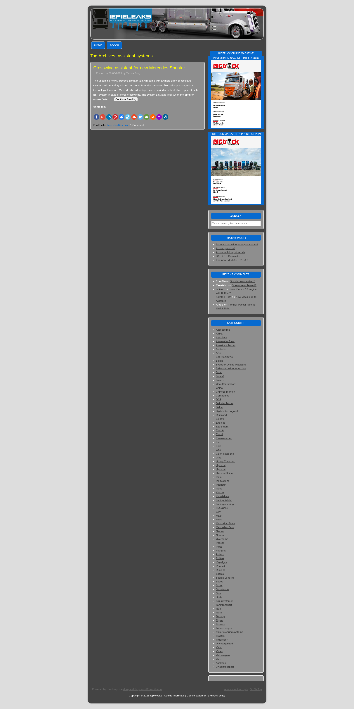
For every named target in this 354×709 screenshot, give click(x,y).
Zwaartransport (225, 666)
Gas (218, 449)
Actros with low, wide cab (230, 252)
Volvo (219, 659)
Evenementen (224, 438)
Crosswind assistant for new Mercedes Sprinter (139, 67)
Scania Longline (225, 577)
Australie (221, 349)
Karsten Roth (223, 296)
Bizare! (220, 376)
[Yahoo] (159, 117)
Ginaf (219, 457)
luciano (220, 289)
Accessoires (223, 329)
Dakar (219, 407)
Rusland (220, 569)
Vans (127, 125)
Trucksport (222, 639)
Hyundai (220, 465)
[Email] (146, 117)
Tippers (220, 624)
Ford (218, 445)
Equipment (222, 426)
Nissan (220, 535)
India (219, 476)
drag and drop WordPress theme (142, 689)
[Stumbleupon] (134, 117)
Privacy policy (217, 695)
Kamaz (220, 492)
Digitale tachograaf (227, 411)
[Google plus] (102, 117)
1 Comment (137, 125)
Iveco (219, 488)
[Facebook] (96, 117)
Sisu (218, 593)
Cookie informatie (174, 695)
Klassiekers (222, 496)
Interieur (221, 484)
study (219, 597)
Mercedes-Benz (115, 125)
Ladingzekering (225, 504)
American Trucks (225, 345)
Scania (220, 573)
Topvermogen (224, 628)
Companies (222, 395)
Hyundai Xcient (224, 473)
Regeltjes (221, 562)
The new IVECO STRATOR (232, 259)
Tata (218, 608)
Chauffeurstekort (225, 383)
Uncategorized (224, 643)
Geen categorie (225, 453)
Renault (220, 566)
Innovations (222, 480)
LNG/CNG (222, 507)
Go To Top (256, 689)
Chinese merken (225, 391)
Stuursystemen (224, 600)
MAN (219, 519)
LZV (218, 511)
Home (98, 45)
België (219, 360)
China (219, 387)
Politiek (220, 558)
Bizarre (220, 380)
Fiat (218, 442)
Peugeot (221, 550)
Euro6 (219, 434)
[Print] (153, 117)
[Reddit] (121, 117)
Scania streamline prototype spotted (237, 244)
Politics (220, 554)
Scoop (114, 45)
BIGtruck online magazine (231, 368)
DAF (218, 399)
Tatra (219, 612)
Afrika (219, 333)
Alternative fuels (225, 341)
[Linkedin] (109, 117)
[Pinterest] (115, 117)
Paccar (220, 542)
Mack (219, 515)
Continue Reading (125, 99)
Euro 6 (220, 430)
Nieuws (220, 531)
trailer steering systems (229, 631)
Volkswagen (223, 655)
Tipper (219, 620)
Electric (220, 418)
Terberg (220, 616)
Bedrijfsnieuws (224, 356)
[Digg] (165, 117)
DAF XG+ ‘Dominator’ (228, 256)
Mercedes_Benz (225, 523)
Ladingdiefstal (224, 500)
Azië (218, 352)
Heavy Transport (225, 461)
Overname (222, 538)
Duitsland (221, 414)
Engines (220, 422)
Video (219, 651)
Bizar (219, 372)
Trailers (220, 635)
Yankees (221, 662)
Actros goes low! (225, 248)
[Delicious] (128, 117)
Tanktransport (224, 604)
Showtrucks (222, 589)
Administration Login (236, 689)
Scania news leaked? (242, 281)
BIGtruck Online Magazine (231, 364)
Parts (219, 546)
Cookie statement (197, 695)
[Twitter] (140, 117)
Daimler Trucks (224, 403)
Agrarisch (221, 337)
